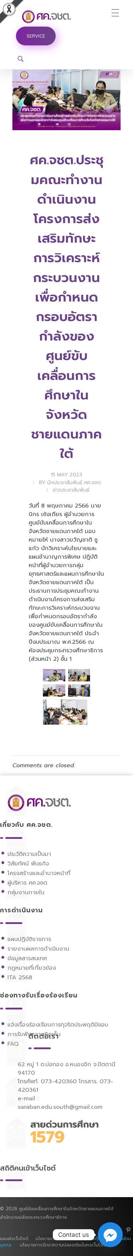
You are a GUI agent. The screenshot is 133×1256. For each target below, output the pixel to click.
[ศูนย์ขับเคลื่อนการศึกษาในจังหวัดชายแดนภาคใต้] (53, 16)
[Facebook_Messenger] (110, 1234)
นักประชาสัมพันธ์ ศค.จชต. (74, 482)
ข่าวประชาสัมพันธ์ (71, 490)
